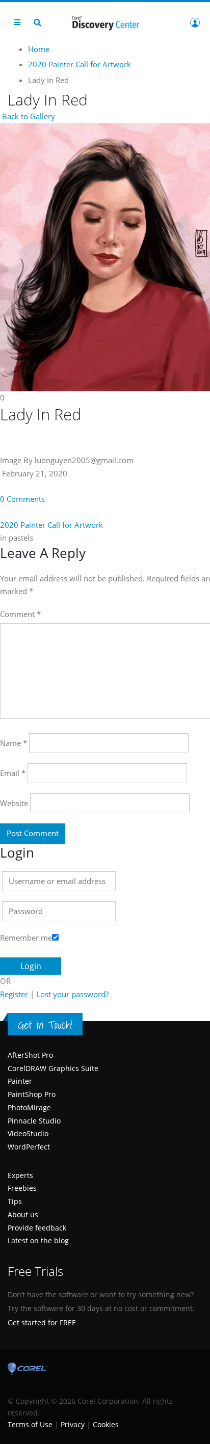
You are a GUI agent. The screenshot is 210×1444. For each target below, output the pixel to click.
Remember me (26, 937)
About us (23, 1214)
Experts (20, 1175)
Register (14, 994)
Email (12, 773)
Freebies (22, 1188)
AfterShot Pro (30, 1055)
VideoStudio (28, 1133)
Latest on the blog (38, 1240)
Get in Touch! (45, 1025)
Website (14, 803)
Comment (20, 614)
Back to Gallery (27, 116)
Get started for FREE (42, 1322)
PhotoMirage (29, 1107)
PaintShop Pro (32, 1094)
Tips (15, 1201)
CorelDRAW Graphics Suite (53, 1068)
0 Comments (22, 499)
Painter (20, 1081)
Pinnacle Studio (34, 1121)
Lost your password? (72, 994)
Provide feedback (37, 1228)
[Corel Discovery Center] (105, 22)
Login (194, 22)
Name (13, 743)
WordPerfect (29, 1147)
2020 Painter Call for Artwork (51, 525)
